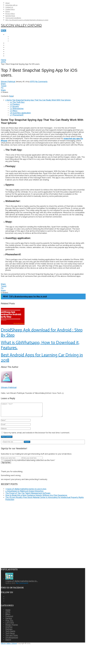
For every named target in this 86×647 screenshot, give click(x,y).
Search (27, 442)
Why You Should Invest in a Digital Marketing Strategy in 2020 (26, 20)
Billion (7, 614)
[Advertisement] (20, 518)
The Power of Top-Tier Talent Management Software (27, 493)
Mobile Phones (12, 35)
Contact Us (9, 7)
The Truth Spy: (17, 102)
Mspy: (13, 111)
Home (7, 11)
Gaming (8, 618)
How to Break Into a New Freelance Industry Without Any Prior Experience (36, 495)
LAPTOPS (9, 43)
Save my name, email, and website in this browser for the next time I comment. (37, 433)
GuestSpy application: (20, 113)
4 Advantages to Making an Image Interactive (24, 491)
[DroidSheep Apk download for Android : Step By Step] (43, 316)
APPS (7, 52)
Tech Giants (11, 54)
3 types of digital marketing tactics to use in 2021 (25, 489)
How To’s (9, 47)
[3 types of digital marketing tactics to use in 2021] (9, 579)
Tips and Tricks (13, 49)
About (7, 3)
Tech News (10, 45)
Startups (10, 56)
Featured (9, 616)
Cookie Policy (10, 9)
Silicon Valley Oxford (21, 25)
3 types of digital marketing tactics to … (21, 581)
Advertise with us (11, 5)
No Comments (41, 81)
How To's (9, 620)
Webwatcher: (17, 109)
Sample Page (10, 16)
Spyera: (14, 106)
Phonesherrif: (17, 115)
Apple (13, 39)
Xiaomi (13, 41)
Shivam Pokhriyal (8, 81)
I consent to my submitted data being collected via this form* (29, 460)
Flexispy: (15, 104)
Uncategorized (11, 637)
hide (11, 96)
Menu (3, 31)
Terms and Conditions (13, 18)
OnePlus (14, 37)
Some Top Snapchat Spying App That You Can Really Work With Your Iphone (38, 100)
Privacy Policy (10, 13)
